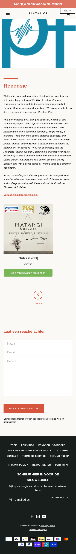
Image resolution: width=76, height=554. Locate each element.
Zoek (13, 445)
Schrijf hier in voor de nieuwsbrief (38, 477)
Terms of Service (34, 456)
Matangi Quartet (48, 525)
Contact (12, 456)
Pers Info (27, 445)
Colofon (63, 450)
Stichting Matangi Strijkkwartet (30, 450)
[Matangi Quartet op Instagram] (38, 516)
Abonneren (57, 498)
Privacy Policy (18, 465)
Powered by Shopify (38, 529)
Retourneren (41, 465)
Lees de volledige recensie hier (21, 194)
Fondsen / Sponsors (52, 445)
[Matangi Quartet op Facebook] (32, 516)
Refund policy (60, 456)
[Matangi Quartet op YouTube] (44, 516)
